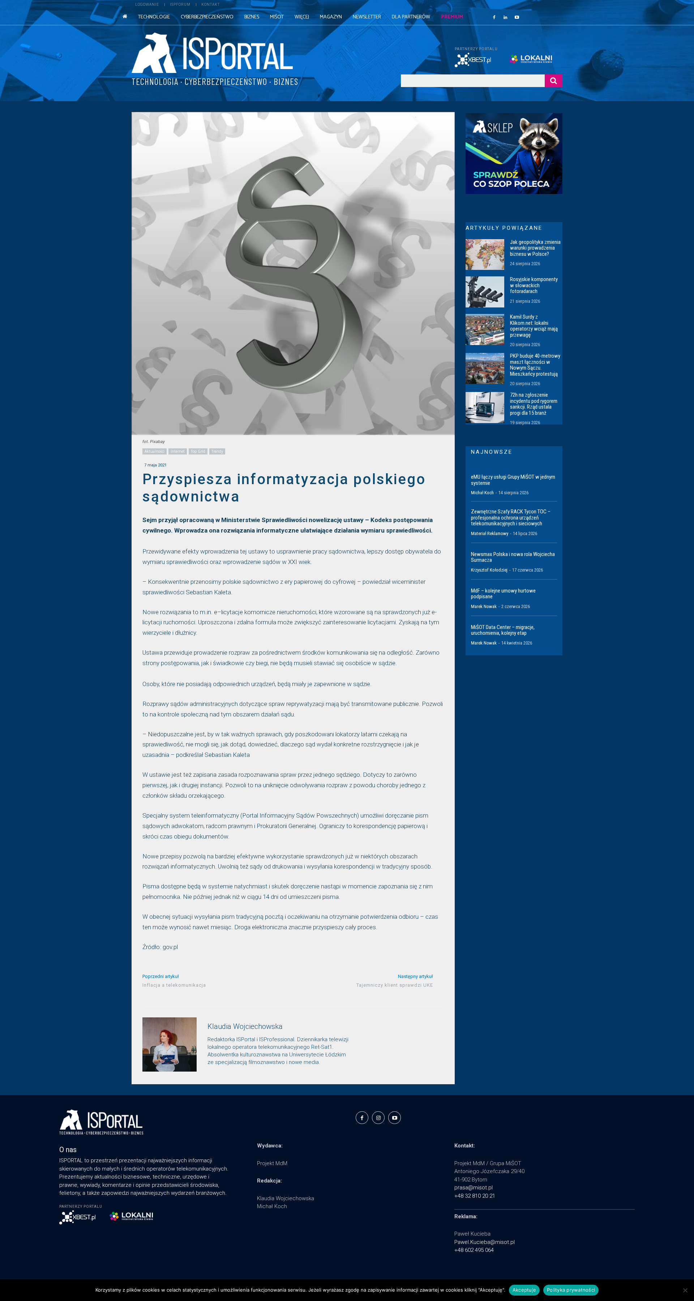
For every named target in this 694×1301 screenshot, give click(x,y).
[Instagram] (378, 1117)
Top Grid (198, 451)
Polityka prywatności (571, 1290)
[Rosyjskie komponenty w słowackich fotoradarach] (485, 291)
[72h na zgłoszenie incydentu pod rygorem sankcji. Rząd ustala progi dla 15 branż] (485, 407)
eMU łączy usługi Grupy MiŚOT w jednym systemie (513, 480)
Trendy (217, 451)
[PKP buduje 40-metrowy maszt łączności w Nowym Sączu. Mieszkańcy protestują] (485, 368)
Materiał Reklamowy (489, 533)
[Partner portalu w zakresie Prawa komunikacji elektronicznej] (535, 59)
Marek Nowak (484, 606)
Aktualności (154, 451)
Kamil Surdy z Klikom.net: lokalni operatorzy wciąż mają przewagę (534, 326)
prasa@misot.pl (473, 1187)
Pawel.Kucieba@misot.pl (484, 1242)
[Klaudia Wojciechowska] (169, 1044)
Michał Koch (482, 492)
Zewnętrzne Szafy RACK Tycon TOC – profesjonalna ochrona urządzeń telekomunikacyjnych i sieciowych (511, 517)
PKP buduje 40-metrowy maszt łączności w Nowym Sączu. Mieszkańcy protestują (535, 365)
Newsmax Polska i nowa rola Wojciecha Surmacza (513, 557)
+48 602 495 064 (474, 1250)
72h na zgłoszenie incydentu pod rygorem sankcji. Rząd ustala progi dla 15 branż (533, 404)
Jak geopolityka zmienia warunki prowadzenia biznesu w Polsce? (535, 248)
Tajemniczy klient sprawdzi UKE (394, 985)
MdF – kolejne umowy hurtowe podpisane (503, 593)
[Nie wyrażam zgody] (685, 1290)
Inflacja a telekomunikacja (174, 985)
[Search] (553, 80)
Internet (178, 451)
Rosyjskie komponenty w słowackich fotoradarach (534, 285)
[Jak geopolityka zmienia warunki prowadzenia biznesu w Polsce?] (485, 254)
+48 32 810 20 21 (474, 1196)
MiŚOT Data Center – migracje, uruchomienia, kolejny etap (503, 630)
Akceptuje (524, 1290)
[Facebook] (494, 17)
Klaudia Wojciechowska (245, 1026)
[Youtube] (517, 17)
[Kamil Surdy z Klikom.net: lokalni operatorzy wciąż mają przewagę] (485, 329)
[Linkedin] (506, 17)
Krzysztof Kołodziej (489, 570)
